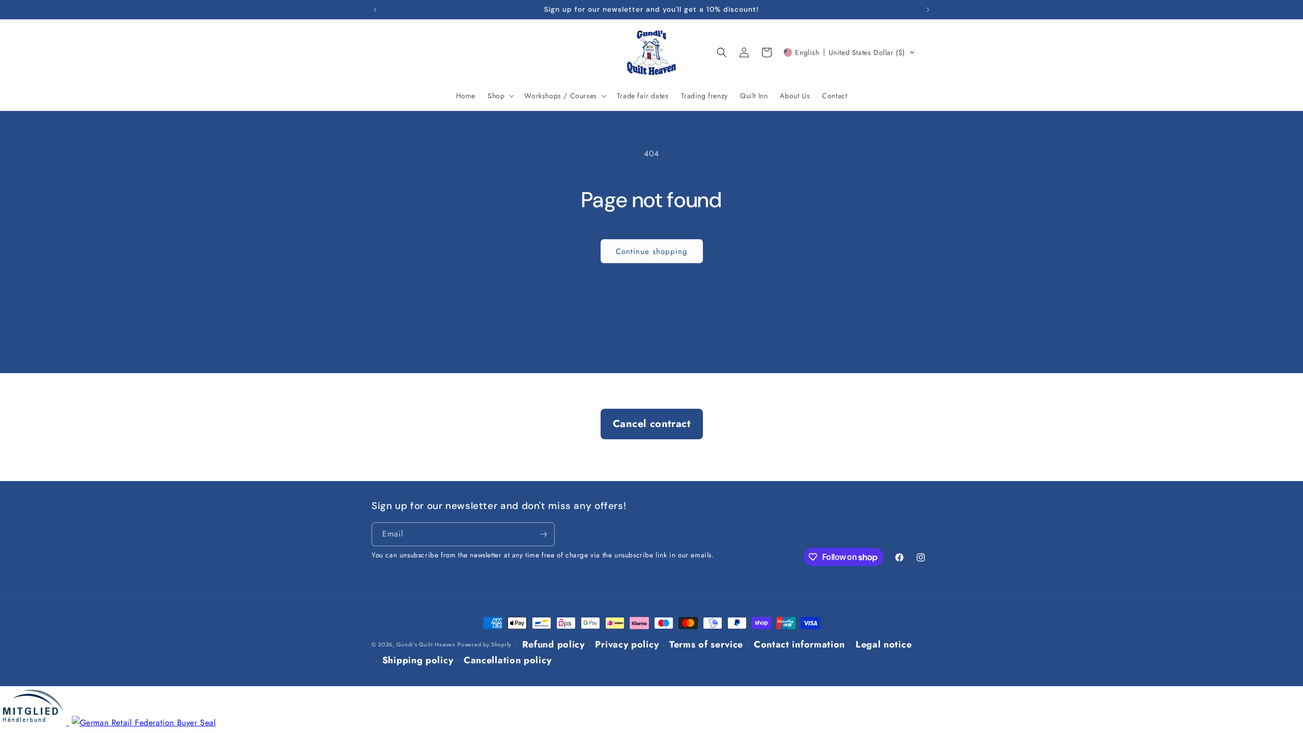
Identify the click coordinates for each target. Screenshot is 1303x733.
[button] (499, 95)
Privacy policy (627, 644)
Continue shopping (652, 251)
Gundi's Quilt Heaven (426, 644)
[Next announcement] (928, 9)
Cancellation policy (507, 660)
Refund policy (553, 644)
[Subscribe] (543, 534)
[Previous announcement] (375, 9)
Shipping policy (418, 660)
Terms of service (706, 644)
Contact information (799, 644)
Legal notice (884, 644)
